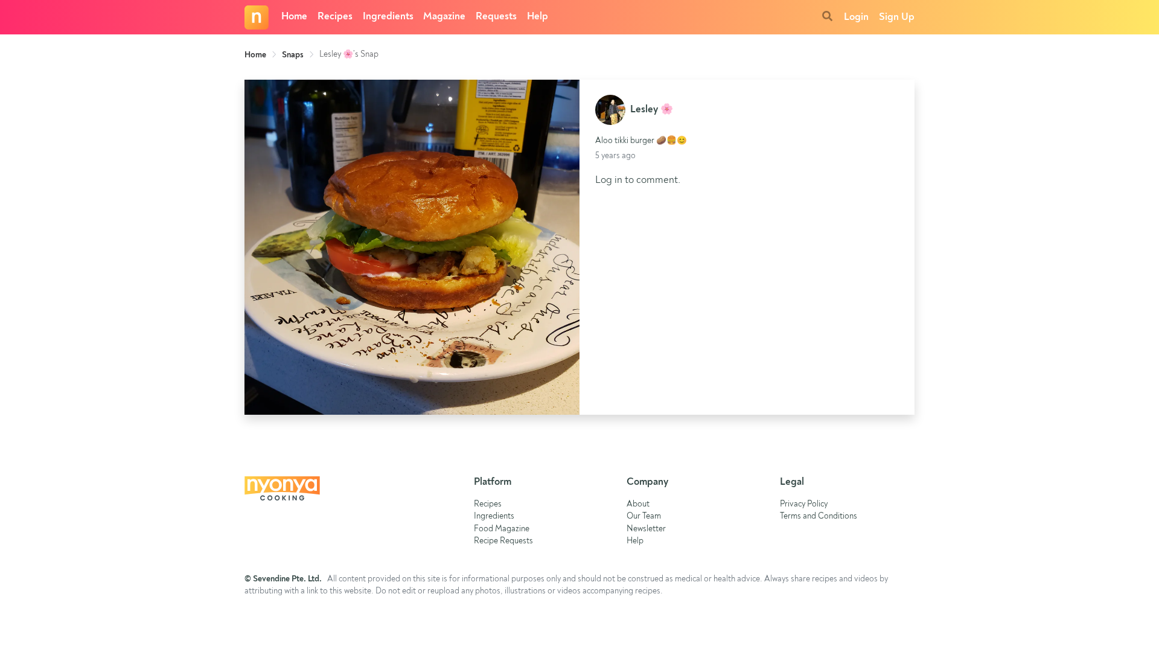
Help (537, 16)
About (638, 504)
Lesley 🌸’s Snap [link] (348, 54)
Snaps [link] (293, 55)
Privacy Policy (804, 504)
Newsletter (646, 529)
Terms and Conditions (818, 516)
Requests (496, 16)
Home (294, 16)
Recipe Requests (503, 541)
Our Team (644, 516)
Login (856, 17)
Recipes (335, 16)
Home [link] (255, 55)
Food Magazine (501, 529)
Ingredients (388, 16)
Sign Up (897, 17)
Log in (608, 180)
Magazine (444, 16)
